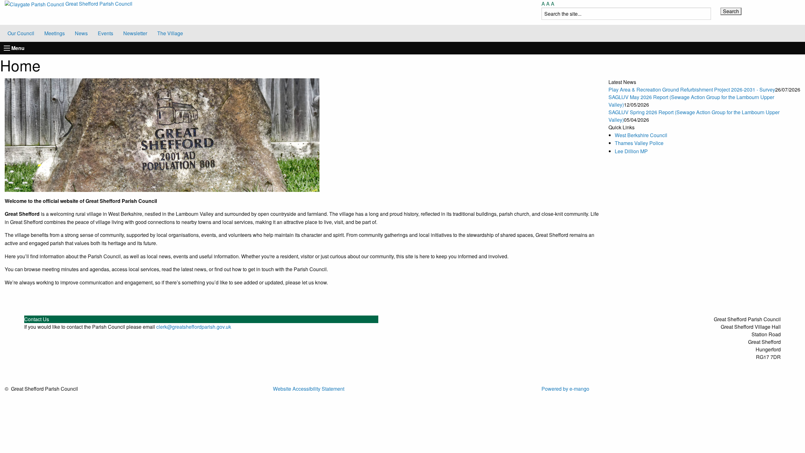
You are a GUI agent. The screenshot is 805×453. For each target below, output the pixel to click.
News (81, 33)
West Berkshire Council (641, 135)
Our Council (21, 33)
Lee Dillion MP (631, 151)
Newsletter (135, 33)
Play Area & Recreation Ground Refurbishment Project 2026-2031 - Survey (691, 89)
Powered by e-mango (565, 388)
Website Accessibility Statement (308, 388)
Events (105, 33)
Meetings (54, 33)
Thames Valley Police (639, 143)
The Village (170, 33)
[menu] (7, 48)
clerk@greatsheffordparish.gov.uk (193, 326)
